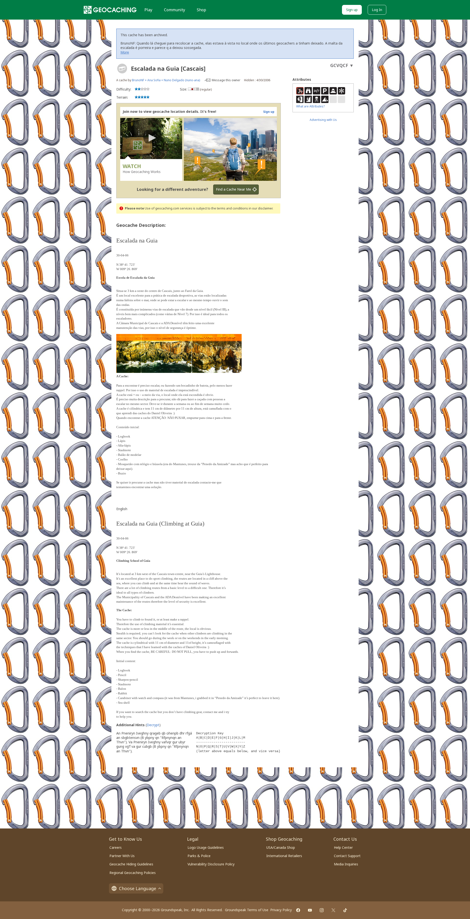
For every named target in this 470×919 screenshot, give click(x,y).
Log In (377, 9)
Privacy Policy (281, 910)
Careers (115, 847)
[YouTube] (310, 910)
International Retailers (284, 855)
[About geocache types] (122, 68)
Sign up (352, 9)
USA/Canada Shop (280, 847)
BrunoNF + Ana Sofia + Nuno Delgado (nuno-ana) (166, 80)
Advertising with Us (323, 120)
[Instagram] (322, 910)
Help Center (343, 847)
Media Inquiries (346, 864)
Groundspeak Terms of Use (246, 910)
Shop (201, 9)
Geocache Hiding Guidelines (131, 864)
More (124, 52)
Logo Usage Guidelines (206, 847)
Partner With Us (122, 855)
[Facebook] (298, 910)
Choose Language (137, 888)
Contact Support (347, 855)
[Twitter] (333, 910)
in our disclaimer (260, 208)
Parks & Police (199, 855)
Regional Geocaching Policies (132, 872)
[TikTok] (345, 910)
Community (174, 9)
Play (148, 9)
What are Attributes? (310, 106)
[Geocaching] (110, 10)
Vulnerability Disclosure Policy (211, 864)
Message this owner (226, 80)
